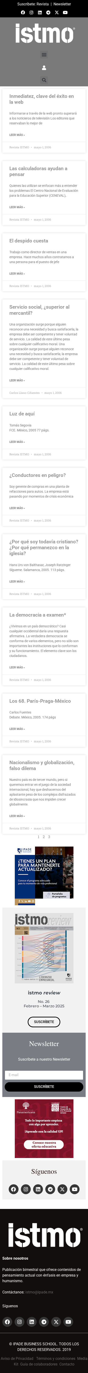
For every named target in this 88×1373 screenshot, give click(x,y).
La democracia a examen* (37, 615)
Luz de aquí (22, 414)
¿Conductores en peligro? (37, 475)
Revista (43, 4)
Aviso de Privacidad (17, 1358)
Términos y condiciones (55, 1358)
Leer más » (17, 135)
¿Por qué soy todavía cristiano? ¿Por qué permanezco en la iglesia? (43, 547)
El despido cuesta (28, 241)
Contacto (66, 1364)
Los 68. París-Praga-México (40, 701)
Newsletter (62, 4)
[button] (44, 54)
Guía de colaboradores (38, 1364)
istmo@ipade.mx (39, 1292)
